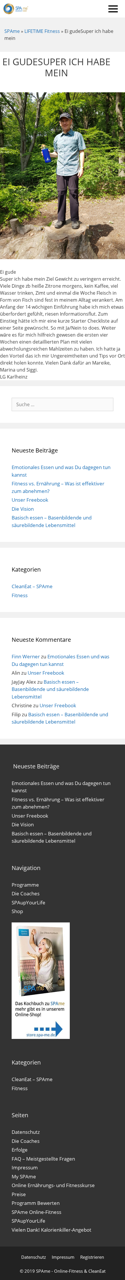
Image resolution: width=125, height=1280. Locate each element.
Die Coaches (26, 893)
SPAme (12, 31)
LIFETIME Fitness (42, 31)
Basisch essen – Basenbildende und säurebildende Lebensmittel (50, 689)
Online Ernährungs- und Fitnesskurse (53, 1185)
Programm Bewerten (36, 1203)
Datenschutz (26, 1132)
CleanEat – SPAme (32, 586)
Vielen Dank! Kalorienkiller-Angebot (51, 1229)
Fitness (20, 595)
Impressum (25, 1167)
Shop (17, 911)
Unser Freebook (30, 499)
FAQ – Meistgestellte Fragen (43, 1158)
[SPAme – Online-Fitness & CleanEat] (17, 8)
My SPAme (24, 1176)
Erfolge (20, 1149)
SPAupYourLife (28, 902)
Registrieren (92, 1257)
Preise (19, 1194)
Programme (25, 884)
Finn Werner (26, 656)
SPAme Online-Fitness (36, 1212)
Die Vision (23, 508)
